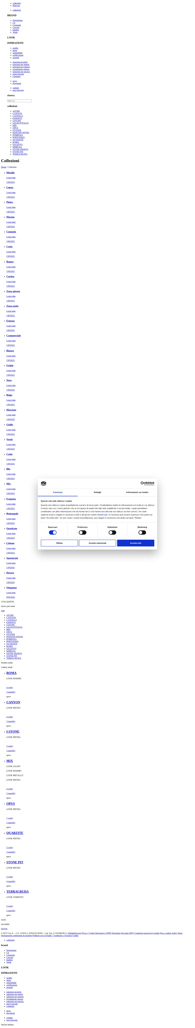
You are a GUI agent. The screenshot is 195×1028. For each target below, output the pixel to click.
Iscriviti (4, 929)
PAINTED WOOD (21, 132)
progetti (16, 58)
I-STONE (17, 121)
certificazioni (18, 55)
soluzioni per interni (21, 64)
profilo (15, 48)
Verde (15, 32)
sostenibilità (17, 53)
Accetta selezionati (97, 543)
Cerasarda (17, 25)
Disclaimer (116, 933)
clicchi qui (102, 515)
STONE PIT (18, 152)
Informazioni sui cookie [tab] (137, 492)
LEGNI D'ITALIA (21, 123)
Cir (14, 23)
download (17, 83)
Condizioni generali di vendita (146, 933)
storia (15, 50)
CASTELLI (18, 116)
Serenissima (18, 20)
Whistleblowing (74, 933)
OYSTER (17, 130)
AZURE (16, 111)
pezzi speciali (18, 74)
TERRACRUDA (20, 154)
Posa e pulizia (165, 933)
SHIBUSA (17, 147)
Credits (75, 935)
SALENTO (18, 144)
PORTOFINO (19, 137)
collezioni (17, 3)
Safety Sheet (177, 933)
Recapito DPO (127, 933)
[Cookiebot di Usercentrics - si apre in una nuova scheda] (142, 484)
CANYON (17, 113)
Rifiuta (59, 543)
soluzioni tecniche (20, 62)
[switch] (82, 532)
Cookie (91, 933)
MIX (15, 125)
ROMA (16, 142)
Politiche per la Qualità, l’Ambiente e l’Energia (52, 935)
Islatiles (16, 30)
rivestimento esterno (21, 69)
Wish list (16, 6)
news (15, 81)
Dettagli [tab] (97, 492)
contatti (16, 88)
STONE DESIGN (20, 149)
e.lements (16, 76)
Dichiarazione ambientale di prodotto (16, 935)
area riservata (18, 90)
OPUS (15, 128)
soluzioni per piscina (21, 72)
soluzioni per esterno (21, 67)
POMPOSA (18, 135)
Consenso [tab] (57, 492)
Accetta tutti (135, 543)
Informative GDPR (103, 933)
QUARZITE (18, 140)
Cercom (16, 27)
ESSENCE (17, 118)
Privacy (85, 933)
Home (3, 167)
